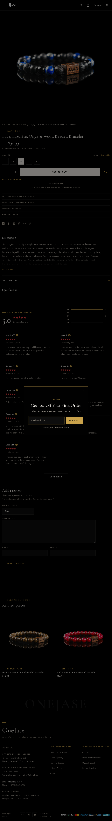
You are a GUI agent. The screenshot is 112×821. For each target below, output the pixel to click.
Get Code (74, 420)
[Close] (84, 390)
